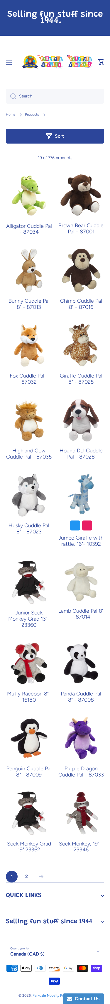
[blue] (75, 525)
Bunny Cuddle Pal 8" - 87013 (29, 304)
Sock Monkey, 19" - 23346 (81, 847)
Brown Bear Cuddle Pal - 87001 (81, 229)
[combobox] (55, 96)
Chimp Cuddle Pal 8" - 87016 (81, 304)
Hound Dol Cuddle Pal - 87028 (81, 454)
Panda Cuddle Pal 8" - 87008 (81, 697)
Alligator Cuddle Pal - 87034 (29, 229)
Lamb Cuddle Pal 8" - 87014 (81, 614)
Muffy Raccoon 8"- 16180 (29, 697)
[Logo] (56, 62)
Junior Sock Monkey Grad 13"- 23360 (29, 619)
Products (32, 114)
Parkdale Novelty (46, 995)
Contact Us (86, 998)
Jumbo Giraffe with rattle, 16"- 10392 (81, 541)
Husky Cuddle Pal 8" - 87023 (29, 529)
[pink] (87, 525)
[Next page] (39, 876)
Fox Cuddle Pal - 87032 (29, 379)
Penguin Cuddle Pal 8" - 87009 (29, 772)
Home (11, 114)
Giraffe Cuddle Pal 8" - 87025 (81, 379)
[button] (101, 62)
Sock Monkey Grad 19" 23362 (29, 847)
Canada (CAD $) (27, 954)
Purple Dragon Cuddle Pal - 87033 (81, 772)
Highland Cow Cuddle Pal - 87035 (29, 454)
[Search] (11, 96)
